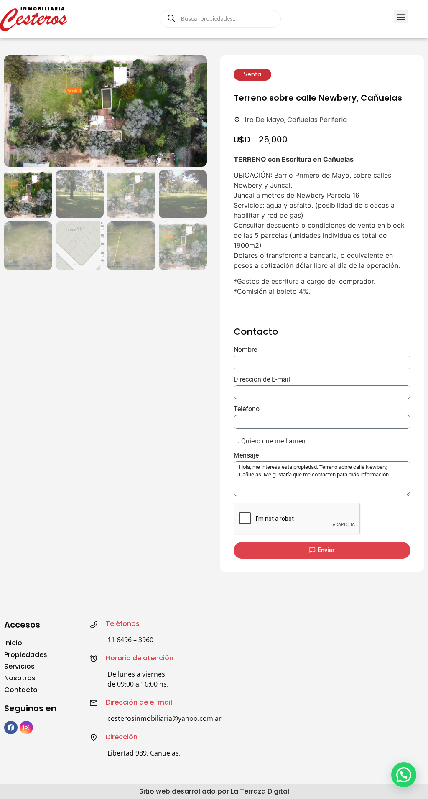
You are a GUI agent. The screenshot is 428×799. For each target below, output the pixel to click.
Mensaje (246, 455)
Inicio (13, 643)
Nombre (245, 350)
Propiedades (25, 654)
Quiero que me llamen (273, 441)
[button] (401, 16)
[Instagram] (26, 727)
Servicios (19, 666)
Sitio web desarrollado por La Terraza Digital (214, 791)
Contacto (21, 690)
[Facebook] (11, 727)
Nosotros (20, 678)
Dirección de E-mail (262, 379)
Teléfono (247, 409)
